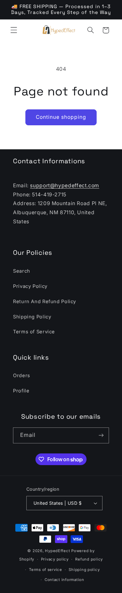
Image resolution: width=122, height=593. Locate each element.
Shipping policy (84, 569)
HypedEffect (57, 551)
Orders (21, 375)
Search (21, 271)
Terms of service (45, 569)
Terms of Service (34, 332)
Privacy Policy (30, 286)
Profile (21, 391)
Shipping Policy (32, 317)
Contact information (64, 579)
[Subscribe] (101, 435)
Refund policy (89, 559)
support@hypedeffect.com (64, 185)
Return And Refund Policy (44, 301)
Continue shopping (61, 117)
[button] (13, 30)
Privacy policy (55, 559)
